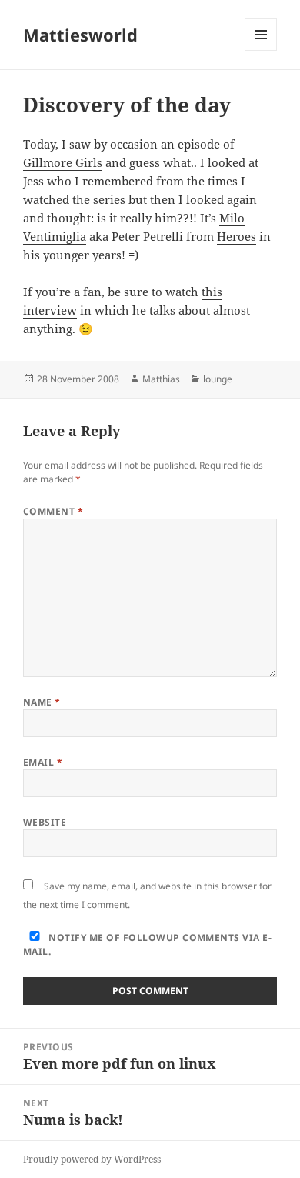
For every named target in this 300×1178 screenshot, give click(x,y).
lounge (217, 378)
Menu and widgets (261, 50)
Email (42, 762)
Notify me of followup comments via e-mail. (147, 944)
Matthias (161, 378)
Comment (53, 511)
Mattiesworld (80, 34)
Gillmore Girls (62, 162)
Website (44, 822)
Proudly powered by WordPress (92, 1159)
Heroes (236, 236)
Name (42, 702)
